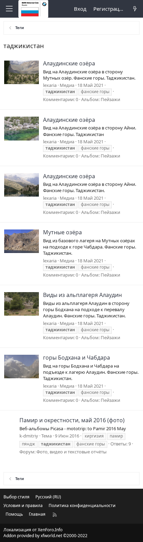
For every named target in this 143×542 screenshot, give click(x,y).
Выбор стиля (16, 497)
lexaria (50, 85)
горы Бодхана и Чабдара (76, 357)
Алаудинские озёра (69, 63)
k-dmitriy (28, 436)
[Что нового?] (135, 9)
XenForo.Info (50, 530)
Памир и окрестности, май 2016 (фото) (72, 420)
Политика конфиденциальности (82, 505)
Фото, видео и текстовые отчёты (71, 452)
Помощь (14, 514)
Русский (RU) (48, 497)
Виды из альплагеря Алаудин (82, 295)
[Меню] (9, 9)
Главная (37, 514)
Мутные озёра (62, 232)
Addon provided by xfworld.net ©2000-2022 (45, 536)
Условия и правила (23, 505)
